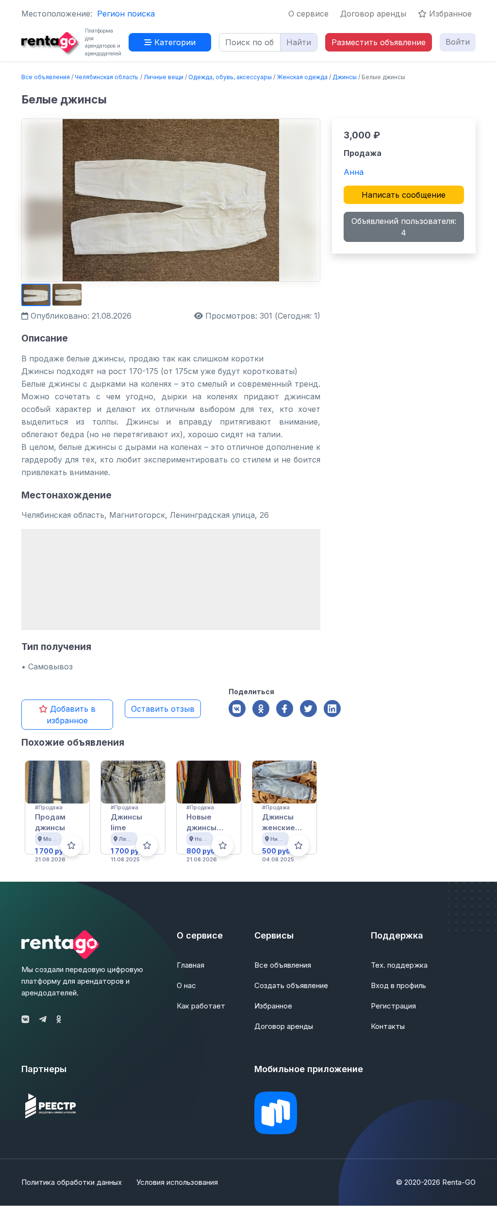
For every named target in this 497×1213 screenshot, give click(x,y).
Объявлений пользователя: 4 (403, 227)
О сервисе (308, 13)
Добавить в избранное (71, 714)
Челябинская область (106, 77)
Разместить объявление (378, 42)
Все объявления (45, 77)
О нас (186, 985)
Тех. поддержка (399, 965)
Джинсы (344, 77)
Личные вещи (163, 77)
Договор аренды (373, 13)
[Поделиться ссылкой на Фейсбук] (284, 708)
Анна (354, 172)
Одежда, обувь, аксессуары (230, 77)
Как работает (201, 1005)
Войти (458, 42)
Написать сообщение (404, 195)
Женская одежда (302, 77)
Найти (298, 42)
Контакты (388, 1026)
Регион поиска (126, 13)
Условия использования (177, 1182)
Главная (190, 965)
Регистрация (393, 1005)
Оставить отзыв (163, 709)
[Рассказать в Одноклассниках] (260, 708)
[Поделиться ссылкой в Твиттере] (308, 708)
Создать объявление (291, 985)
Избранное (449, 13)
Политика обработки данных (71, 1182)
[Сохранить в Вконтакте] (237, 708)
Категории (174, 42)
